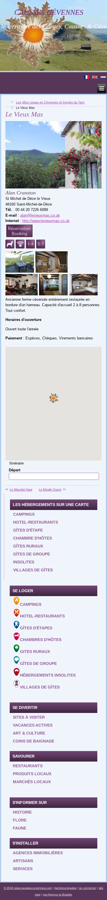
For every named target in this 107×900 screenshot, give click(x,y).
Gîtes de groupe (31, 554)
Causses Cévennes (48, 12)
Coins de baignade (33, 741)
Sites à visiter (29, 717)
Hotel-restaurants (35, 522)
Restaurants (28, 766)
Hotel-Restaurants (42, 616)
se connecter (87, 887)
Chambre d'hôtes (32, 538)
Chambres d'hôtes (40, 639)
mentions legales (65, 887)
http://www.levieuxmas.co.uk (46, 221)
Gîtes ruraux (28, 546)
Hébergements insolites (48, 675)
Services (23, 868)
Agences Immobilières (38, 853)
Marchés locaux (32, 781)
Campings (24, 514)
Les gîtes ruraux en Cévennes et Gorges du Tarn (50, 102)
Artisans (23, 860)
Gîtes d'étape (28, 530)
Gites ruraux (35, 651)
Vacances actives (33, 725)
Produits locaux (32, 774)
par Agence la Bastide (57, 894)
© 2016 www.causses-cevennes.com (28, 887)
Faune (19, 828)
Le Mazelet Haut (21, 489)
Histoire (22, 812)
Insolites (23, 562)
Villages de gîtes (33, 570)
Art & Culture (29, 733)
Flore (20, 820)
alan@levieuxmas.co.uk (40, 215)
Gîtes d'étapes (36, 627)
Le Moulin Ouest (50, 489)
